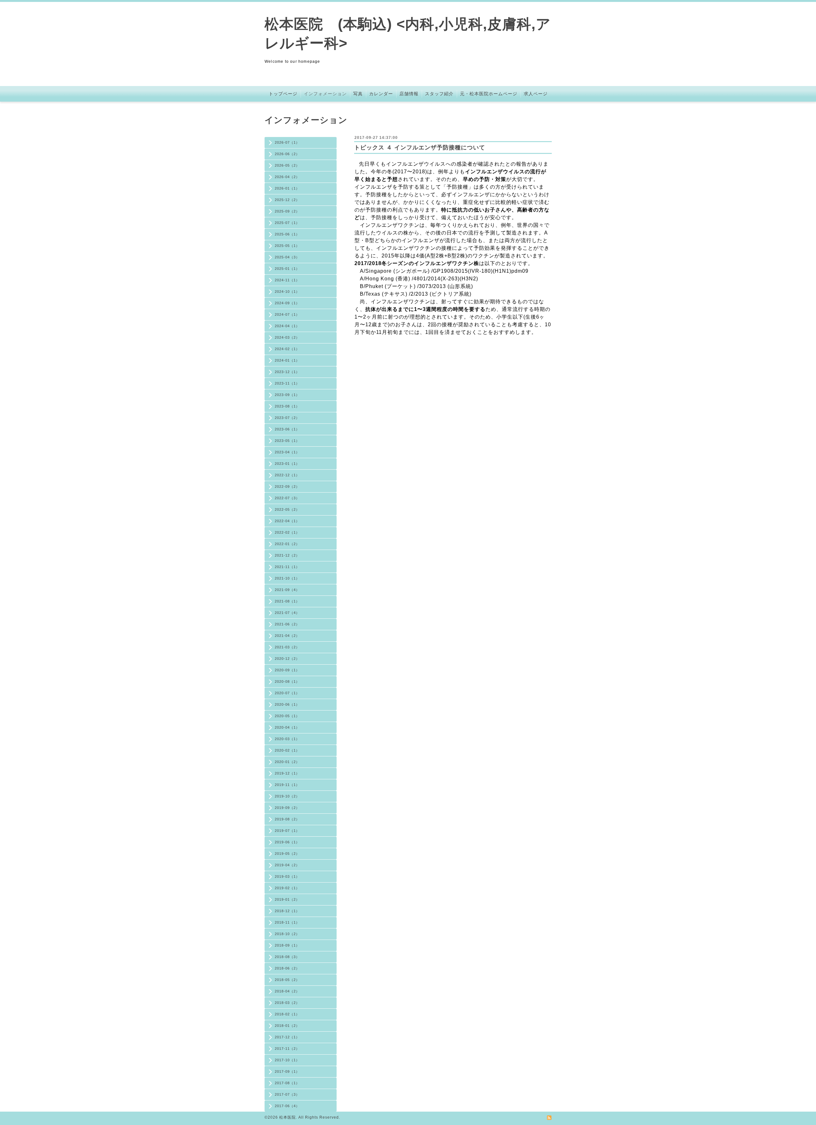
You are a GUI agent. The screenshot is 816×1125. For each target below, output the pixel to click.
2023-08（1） (287, 406)
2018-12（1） (287, 911)
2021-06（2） (287, 624)
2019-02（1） (287, 888)
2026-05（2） (287, 165)
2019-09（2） (287, 808)
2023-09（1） (287, 395)
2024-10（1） (287, 291)
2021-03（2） (287, 647)
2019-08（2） (287, 819)
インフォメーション (325, 93)
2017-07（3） (287, 1094)
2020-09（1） (287, 670)
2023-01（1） (287, 463)
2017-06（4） (287, 1106)
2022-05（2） (287, 509)
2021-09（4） (287, 590)
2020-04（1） (287, 727)
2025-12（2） (287, 200)
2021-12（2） (287, 555)
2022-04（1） (287, 521)
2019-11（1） (287, 785)
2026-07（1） (287, 142)
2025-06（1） (287, 234)
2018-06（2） (287, 968)
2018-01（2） (287, 1026)
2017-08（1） (287, 1083)
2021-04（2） (287, 636)
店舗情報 (409, 93)
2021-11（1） (287, 567)
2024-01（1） (287, 360)
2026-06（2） (287, 154)
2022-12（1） (287, 475)
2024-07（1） (287, 314)
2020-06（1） (287, 704)
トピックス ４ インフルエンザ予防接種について (419, 147)
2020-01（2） (287, 762)
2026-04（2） (287, 177)
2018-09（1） (287, 945)
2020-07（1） (287, 693)
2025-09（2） (287, 211)
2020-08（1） (287, 681)
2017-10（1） (287, 1060)
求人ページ (536, 93)
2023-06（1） (287, 429)
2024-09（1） (287, 303)
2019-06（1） (287, 842)
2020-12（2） (287, 658)
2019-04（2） (287, 865)
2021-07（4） (287, 613)
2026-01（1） (287, 188)
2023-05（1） (287, 441)
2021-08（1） (287, 601)
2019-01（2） (287, 899)
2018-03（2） (287, 1003)
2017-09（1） (287, 1071)
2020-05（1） (287, 716)
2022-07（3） (287, 498)
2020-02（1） (287, 750)
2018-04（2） (287, 991)
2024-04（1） (287, 326)
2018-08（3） (287, 957)
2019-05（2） (287, 853)
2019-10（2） (287, 796)
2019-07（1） (287, 831)
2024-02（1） (287, 349)
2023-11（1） (287, 383)
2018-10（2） (287, 934)
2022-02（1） (287, 532)
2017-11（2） (287, 1048)
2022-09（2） (287, 486)
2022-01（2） (287, 544)
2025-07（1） (287, 223)
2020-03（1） (287, 739)
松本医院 (287, 1117)
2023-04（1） (287, 452)
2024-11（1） (287, 280)
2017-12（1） (287, 1037)
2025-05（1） (287, 246)
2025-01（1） (287, 268)
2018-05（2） (287, 980)
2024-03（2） (287, 337)
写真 (358, 93)
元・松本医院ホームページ (488, 93)
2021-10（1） (287, 578)
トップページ (283, 93)
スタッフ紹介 (439, 93)
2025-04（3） (287, 257)
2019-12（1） (287, 773)
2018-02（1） (287, 1014)
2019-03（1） (287, 876)
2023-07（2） (287, 418)
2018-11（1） (287, 922)
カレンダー (381, 93)
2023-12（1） (287, 372)
